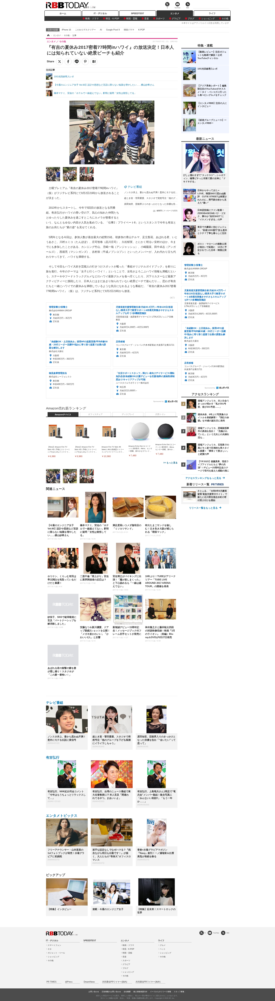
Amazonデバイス (63, 415)
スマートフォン (54, 945)
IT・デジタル (100, 13)
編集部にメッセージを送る (167, 210)
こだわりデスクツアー (85, 30)
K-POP (141, 30)
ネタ (50, 949)
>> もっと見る (170, 462)
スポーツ (160, 18)
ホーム (63, 13)
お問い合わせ (93, 992)
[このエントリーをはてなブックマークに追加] (93, 61)
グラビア (176, 18)
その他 (225, 18)
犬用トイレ (160, 414)
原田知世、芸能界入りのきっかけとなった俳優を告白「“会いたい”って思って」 (164, 204)
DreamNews (89, 982)
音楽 (146, 18)
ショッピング (208, 18)
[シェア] (68, 61)
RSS (228, 933)
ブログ (191, 18)
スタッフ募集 (179, 992)
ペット (163, 949)
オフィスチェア (95, 414)
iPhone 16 (66, 30)
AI (101, 30)
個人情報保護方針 (140, 992)
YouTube (216, 933)
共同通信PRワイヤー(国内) (114, 982)
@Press (69, 982)
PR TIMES (51, 982)
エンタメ (174, 13)
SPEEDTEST (137, 13)
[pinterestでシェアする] (85, 61)
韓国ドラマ (129, 30)
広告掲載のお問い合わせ (111, 992)
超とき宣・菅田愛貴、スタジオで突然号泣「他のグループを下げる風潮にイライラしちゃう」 (171, 198)
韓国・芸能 (131, 18)
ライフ (212, 13)
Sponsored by (158, 401)
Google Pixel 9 (113, 30)
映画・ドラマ (92, 18)
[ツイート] (59, 61)
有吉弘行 (52, 757)
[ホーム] (48, 35)
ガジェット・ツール (56, 953)
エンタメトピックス (62, 815)
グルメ (163, 945)
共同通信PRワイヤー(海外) (148, 982)
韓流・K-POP (112, 18)
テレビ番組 (135, 186)
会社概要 (127, 992)
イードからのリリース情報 (160, 992)
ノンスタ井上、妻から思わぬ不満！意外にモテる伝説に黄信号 (155, 192)
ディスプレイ (128, 414)
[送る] (76, 61)
